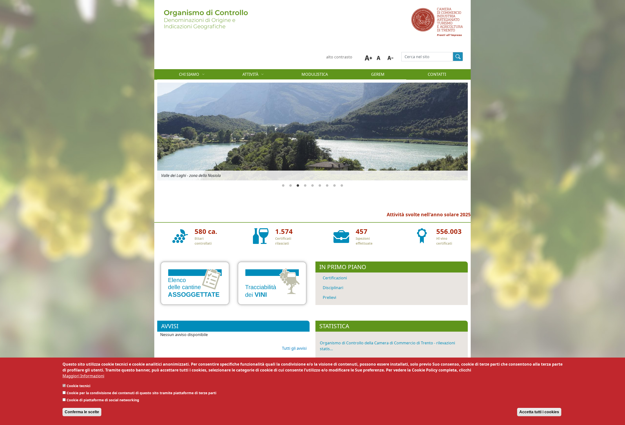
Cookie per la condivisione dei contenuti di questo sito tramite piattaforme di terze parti (141, 393)
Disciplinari (333, 287)
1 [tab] (283, 185)
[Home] (205, 10)
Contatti (437, 74)
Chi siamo (178, 75)
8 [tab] (334, 185)
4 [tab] (305, 185)
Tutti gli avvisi (294, 348)
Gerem (378, 74)
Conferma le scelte (82, 412)
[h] (458, 56)
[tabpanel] (312, 131)
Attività (239, 75)
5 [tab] (312, 185)
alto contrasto (339, 57)
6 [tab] (320, 185)
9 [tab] (342, 185)
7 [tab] (327, 185)
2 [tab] (290, 185)
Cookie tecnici (78, 385)
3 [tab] (298, 185)
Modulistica (315, 74)
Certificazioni (335, 278)
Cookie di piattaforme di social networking (103, 400)
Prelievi (329, 297)
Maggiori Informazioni (83, 376)
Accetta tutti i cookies (539, 412)
